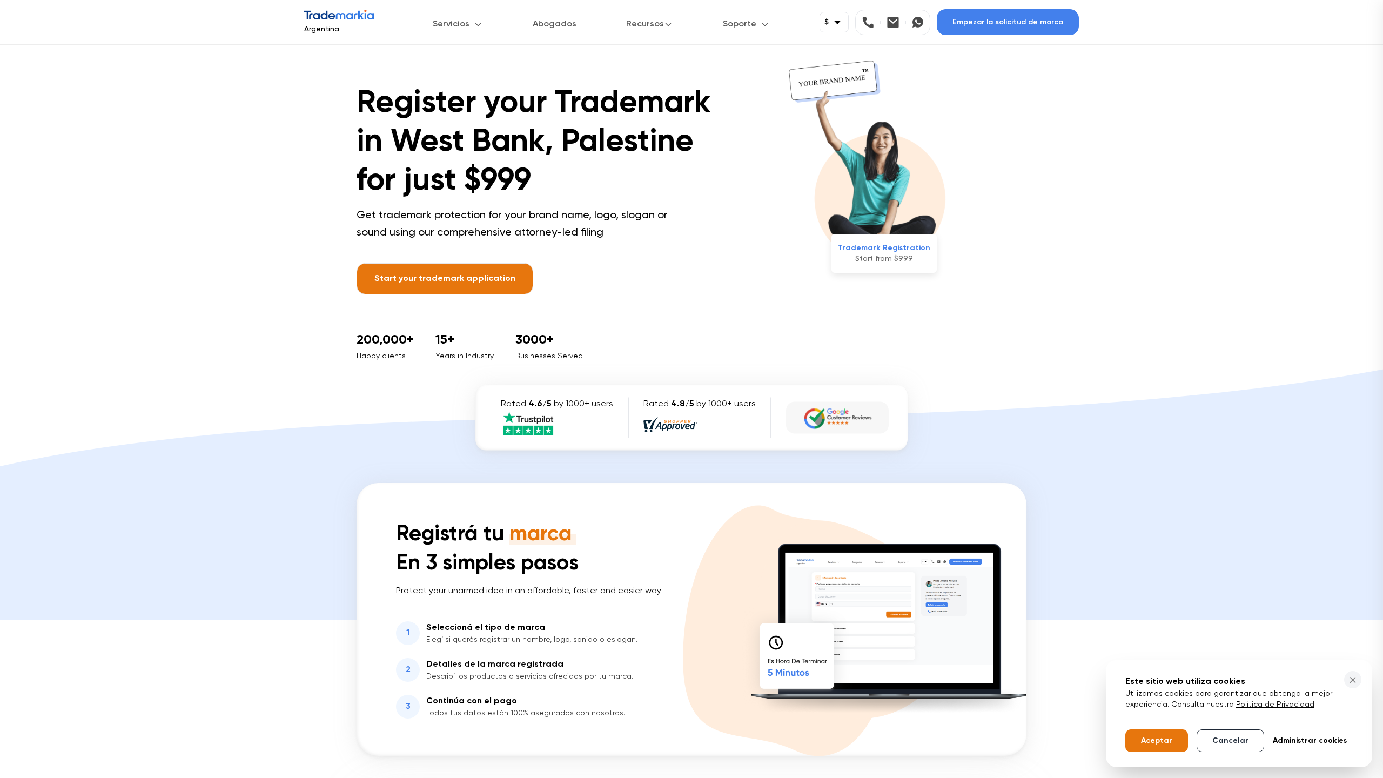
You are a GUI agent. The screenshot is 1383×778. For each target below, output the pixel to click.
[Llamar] (871, 22)
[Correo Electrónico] (896, 22)
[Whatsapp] (917, 22)
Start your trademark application (444, 278)
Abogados (554, 24)
